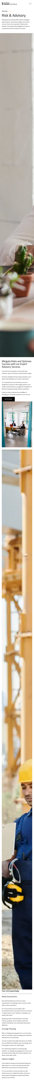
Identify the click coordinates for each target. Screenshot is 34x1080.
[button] (30, 3)
